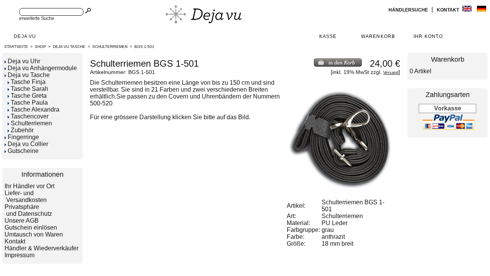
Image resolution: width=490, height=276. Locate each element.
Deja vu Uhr (24, 61)
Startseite (16, 46)
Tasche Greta (29, 95)
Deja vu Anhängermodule (42, 68)
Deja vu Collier (28, 144)
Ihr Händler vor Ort (29, 186)
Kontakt (448, 10)
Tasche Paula (29, 102)
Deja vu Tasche (69, 46)
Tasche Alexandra (35, 109)
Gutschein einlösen (31, 227)
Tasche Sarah (29, 88)
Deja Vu (25, 36)
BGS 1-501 (144, 46)
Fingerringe (23, 137)
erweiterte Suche (36, 18)
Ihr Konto (428, 36)
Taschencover (30, 116)
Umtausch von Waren (34, 234)
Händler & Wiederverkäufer (41, 248)
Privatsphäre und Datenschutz (28, 210)
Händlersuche (409, 10)
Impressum (19, 255)
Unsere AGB (22, 220)
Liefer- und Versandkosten (26, 196)
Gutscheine (23, 151)
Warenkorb (378, 36)
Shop (40, 46)
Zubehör (22, 130)
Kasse (328, 36)
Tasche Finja (28, 82)
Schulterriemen (109, 46)
